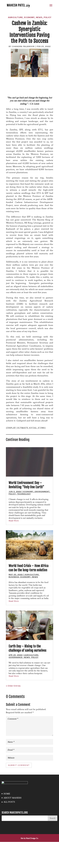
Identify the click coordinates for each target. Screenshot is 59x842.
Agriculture (15, 17)
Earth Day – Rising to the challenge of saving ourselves (27, 648)
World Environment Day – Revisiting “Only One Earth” (26, 485)
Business (14, 577)
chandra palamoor (23, 46)
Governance (16, 657)
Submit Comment (19, 765)
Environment (42, 491)
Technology (24, 494)
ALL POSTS (9, 802)
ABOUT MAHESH (12, 797)
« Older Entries (13, 685)
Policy (47, 17)
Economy (29, 17)
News (39, 17)
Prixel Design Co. (32, 838)
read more (14, 520)
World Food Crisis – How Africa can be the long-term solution (28, 568)
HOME (7, 793)
